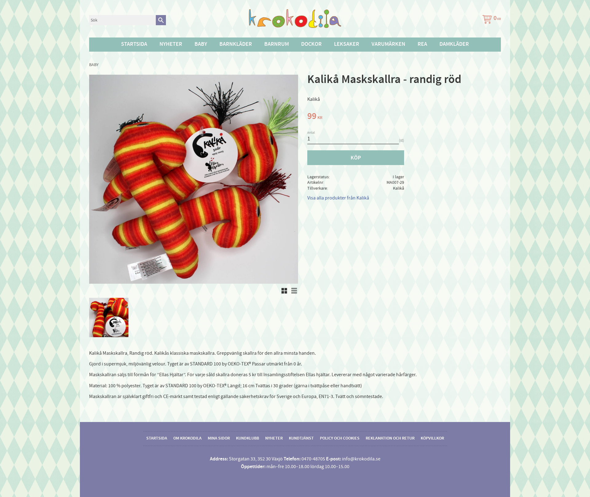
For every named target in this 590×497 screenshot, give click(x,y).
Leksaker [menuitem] (346, 44)
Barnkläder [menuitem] (235, 44)
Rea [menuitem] (422, 44)
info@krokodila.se (361, 459)
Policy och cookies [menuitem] (340, 438)
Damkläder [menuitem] (454, 44)
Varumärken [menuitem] (388, 44)
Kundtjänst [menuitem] (301, 438)
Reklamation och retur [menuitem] (390, 438)
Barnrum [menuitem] (276, 44)
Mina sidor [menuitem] (219, 438)
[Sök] (161, 20)
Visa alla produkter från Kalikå (338, 198)
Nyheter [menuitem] (170, 44)
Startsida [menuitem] (134, 44)
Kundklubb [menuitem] (247, 438)
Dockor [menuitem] (311, 44)
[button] (284, 291)
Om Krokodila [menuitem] (187, 438)
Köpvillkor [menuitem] (432, 438)
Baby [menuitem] (201, 44)
